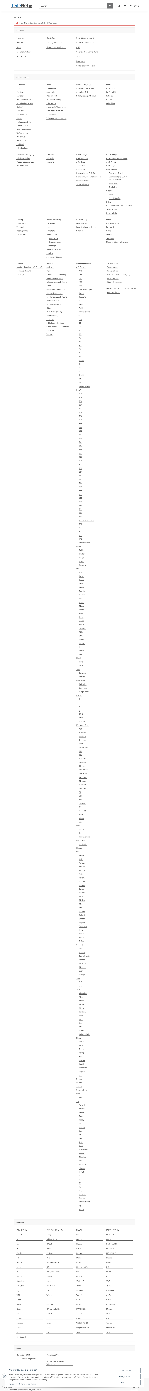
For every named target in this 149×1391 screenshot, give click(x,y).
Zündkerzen (51, 114)
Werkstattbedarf (113, 292)
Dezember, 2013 (52, 1354)
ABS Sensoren (82, 158)
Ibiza (81, 1015)
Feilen (48, 285)
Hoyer (48, 1248)
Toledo (81, 1030)
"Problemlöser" (113, 263)
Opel (78, 851)
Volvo (78, 1093)
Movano (82, 907)
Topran (109, 1323)
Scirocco (82, 1164)
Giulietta (82, 296)
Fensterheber (51, 234)
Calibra (82, 877)
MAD (48, 1257)
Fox (80, 1134)
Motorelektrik (51, 95)
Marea (81, 606)
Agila (81, 859)
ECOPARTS (110, 1327)
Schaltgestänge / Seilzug (86, 95)
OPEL (78, 1271)
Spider (81, 308)
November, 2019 (23, 1354)
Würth (49, 1295)
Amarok (82, 1104)
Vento (81, 1209)
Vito (80, 821)
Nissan (79, 848)
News (19, 47)
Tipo (80, 646)
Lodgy (81, 557)
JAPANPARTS (22, 1229)
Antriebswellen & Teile (85, 88)
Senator (82, 918)
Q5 (80, 367)
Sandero (82, 565)
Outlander (83, 844)
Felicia (81, 1049)
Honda (78, 658)
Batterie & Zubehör (114, 223)
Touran (82, 1198)
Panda (81, 609)
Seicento (82, 628)
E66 (80, 457)
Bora (81, 1116)
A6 (80, 349)
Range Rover (84, 691)
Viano (81, 818)
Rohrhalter (113, 183)
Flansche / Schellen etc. (118, 173)
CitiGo (81, 1041)
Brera (81, 293)
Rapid (81, 1064)
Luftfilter (109, 95)
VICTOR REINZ (82, 1323)
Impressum (12, 1384)
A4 (80, 341)
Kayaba (79, 1248)
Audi (78, 315)
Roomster (83, 1067)
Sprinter (82, 803)
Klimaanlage (51, 245)
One (80, 833)
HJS (18, 1248)
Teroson (79, 1285)
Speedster (83, 926)
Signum (82, 922)
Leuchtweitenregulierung (86, 227)
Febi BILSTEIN (52, 1239)
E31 (80, 404)
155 (80, 282)
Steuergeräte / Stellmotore (117, 242)
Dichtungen (110, 88)
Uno (80, 654)
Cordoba (82, 1011)
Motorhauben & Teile (25, 103)
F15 (80, 538)
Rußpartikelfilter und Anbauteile (119, 205)
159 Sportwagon (85, 289)
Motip (19, 1267)
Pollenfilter (110, 103)
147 (80, 278)
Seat (78, 989)
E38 (80, 419)
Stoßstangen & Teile (24, 121)
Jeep (78, 669)
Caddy (81, 1119)
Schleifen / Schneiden (55, 323)
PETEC (108, 1271)
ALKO (19, 1332)
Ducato (82, 591)
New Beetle (83, 1149)
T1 (80, 807)
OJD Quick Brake (53, 1271)
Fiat (77, 568)
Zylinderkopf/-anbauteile (56, 118)
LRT (18, 1257)
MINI (78, 825)
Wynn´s (79, 1295)
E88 (80, 498)
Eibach (19, 1234)
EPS (78, 1234)
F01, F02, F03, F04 (86, 520)
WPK (18, 1295)
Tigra (81, 929)
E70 (80, 460)
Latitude (82, 963)
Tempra (82, 643)
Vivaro (81, 937)
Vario (81, 814)
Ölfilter (109, 99)
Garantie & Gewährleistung (87, 51)
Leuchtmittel (81, 223)
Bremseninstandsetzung (56, 274)
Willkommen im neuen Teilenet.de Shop (55, 1363)
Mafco (78, 1318)
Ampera (82, 862)
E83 (80, 479)
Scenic (81, 970)
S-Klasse (82, 788)
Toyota (79, 1086)
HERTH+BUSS (111, 1243)
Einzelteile (50, 230)
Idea (80, 598)
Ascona (82, 870)
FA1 (18, 1239)
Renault (79, 944)
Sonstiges (110, 238)
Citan (81, 743)
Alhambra (83, 993)
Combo (82, 885)
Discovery (83, 687)
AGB (78, 47)
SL (80, 792)
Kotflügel (20, 144)
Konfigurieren (124, 1377)
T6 (80, 1186)
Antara (82, 866)
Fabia (81, 1045)
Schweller (20, 110)
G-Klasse (82, 762)
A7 (80, 352)
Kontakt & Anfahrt (24, 51)
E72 (80, 468)
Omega (82, 911)
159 (80, 285)
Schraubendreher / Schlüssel (57, 326)
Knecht (19, 1253)
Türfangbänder (22, 133)
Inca (80, 1019)
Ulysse (81, 650)
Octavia (82, 1060)
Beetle (81, 1112)
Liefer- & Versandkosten (56, 47)
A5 (80, 345)
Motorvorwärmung (53, 99)
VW (77, 1101)
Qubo (81, 617)
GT (80, 300)
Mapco (19, 1262)
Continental (21, 1336)
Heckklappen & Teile (24, 99)
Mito (81, 304)
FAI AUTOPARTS (112, 1229)
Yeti (80, 1075)
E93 (80, 516)
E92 (80, 512)
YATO (108, 1313)
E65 (80, 453)
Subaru (79, 1078)
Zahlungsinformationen (55, 42)
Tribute (82, 721)
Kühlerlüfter (21, 223)
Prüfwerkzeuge (52, 315)
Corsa (81, 888)
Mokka (81, 903)
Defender (82, 684)
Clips (18, 88)
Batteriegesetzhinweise (85, 65)
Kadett (81, 896)
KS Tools (49, 1253)
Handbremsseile (82, 180)
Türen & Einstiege (24, 129)
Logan (81, 561)
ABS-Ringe (80, 161)
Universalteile (22, 136)
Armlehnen (50, 223)
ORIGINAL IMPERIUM (54, 1229)
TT (80, 382)
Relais (108, 230)
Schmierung (51, 103)
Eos (80, 1131)
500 (80, 572)
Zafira (81, 941)
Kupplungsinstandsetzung (56, 296)
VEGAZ (19, 1318)
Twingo (82, 974)
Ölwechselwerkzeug (54, 311)
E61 (80, 442)
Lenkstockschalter (53, 249)
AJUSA (108, 1295)
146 (80, 274)
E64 (80, 449)
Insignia (82, 892)
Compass (82, 673)
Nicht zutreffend (82, 1267)
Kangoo (82, 959)
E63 (80, 445)
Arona (81, 1000)
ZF (47, 1318)
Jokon (48, 1323)
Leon (81, 1023)
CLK (80, 751)
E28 (80, 397)
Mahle (78, 1257)
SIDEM (79, 1229)
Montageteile (111, 169)
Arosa (81, 1004)
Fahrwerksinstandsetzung (56, 282)
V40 (80, 1097)
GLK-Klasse (83, 773)
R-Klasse (82, 784)
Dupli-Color (110, 1304)
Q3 (80, 363)
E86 (80, 490)
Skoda (78, 1037)
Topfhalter (113, 187)
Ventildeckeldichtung (54, 110)
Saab (78, 978)
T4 (80, 1179)
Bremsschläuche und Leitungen (88, 176)
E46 (80, 427)
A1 (80, 330)
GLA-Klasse (83, 769)
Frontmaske (21, 92)
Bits (48, 270)
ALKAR (79, 1313)
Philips (19, 1276)
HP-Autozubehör (53, 1309)
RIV (107, 1276)
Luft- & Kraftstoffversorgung (118, 274)
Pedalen (49, 253)
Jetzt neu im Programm (26, 1358)
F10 (80, 531)
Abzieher (49, 267)
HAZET (49, 1243)
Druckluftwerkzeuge (54, 278)
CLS (80, 754)
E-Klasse (82, 758)
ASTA (48, 1299)
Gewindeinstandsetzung (56, 289)
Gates (19, 1309)
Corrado (82, 1127)
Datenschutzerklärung (27, 1384)
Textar (108, 1285)
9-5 (80, 985)
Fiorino (82, 594)
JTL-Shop (134, 1389)
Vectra (81, 933)
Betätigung (53, 238)
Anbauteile (50, 92)
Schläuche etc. (22, 234)
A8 (80, 356)
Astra (81, 874)
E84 (80, 483)
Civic (81, 661)
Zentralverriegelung (54, 256)
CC (80, 1123)
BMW (78, 390)
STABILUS (80, 1281)
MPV (81, 717)
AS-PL (48, 1332)
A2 (80, 334)
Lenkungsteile (112, 278)
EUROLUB (110, 1234)
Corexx (49, 1313)
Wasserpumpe (22, 230)
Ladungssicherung (24, 270)
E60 (80, 438)
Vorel (78, 1332)
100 (80, 319)
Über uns (20, 42)
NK (107, 1267)
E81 (80, 471)
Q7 (80, 371)
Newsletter (50, 37)
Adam (81, 855)
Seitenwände (22, 114)
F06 (80, 524)
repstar (79, 1276)
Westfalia (110, 1290)
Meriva (82, 900)
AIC (18, 1313)
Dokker (82, 550)
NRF (18, 1271)
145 (80, 270)
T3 (80, 1175)
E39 (80, 423)
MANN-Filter (81, 1309)
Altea (81, 996)
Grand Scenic (84, 956)
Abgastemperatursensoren (116, 158)
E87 (80, 494)
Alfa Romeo (80, 267)
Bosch (19, 1304)
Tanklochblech (22, 125)
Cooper (82, 829)
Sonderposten (112, 267)
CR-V (81, 665)
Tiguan (82, 1190)
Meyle (78, 1262)
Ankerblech (80, 169)
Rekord (82, 915)
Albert (19, 1299)
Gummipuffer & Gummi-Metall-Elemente (118, 178)
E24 (80, 393)
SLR (80, 799)
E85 (80, 486)
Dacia (78, 546)
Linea (81, 602)
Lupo (81, 1145)
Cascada (82, 881)
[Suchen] (110, 5)
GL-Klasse (83, 766)
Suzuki (79, 1082)
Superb (82, 1071)
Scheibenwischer (23, 158)
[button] (119, 6)
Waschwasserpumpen (25, 161)
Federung (50, 161)
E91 (80, 509)
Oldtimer (109, 190)
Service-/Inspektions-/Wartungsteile (121, 288)
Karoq (81, 1052)
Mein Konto (21, 56)
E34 (80, 412)
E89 (80, 501)
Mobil (108, 1262)
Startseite (20, 37)
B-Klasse (82, 736)
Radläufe (20, 107)
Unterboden (21, 140)
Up (80, 1205)
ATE (107, 1318)
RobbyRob (20, 1281)
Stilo (81, 632)
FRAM (108, 1239)
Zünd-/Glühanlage (114, 282)
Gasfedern (21, 95)
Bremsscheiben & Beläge (86, 173)
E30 (80, 401)
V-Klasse (82, 810)
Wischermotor (22, 165)
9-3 (80, 982)
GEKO (48, 1327)
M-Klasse (82, 777)
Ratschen (50, 319)
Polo (81, 1160)
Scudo (81, 620)
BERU (78, 1299)
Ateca (81, 1008)
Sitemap (79, 56)
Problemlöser (111, 227)
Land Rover (80, 680)
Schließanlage (22, 148)
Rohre (111, 194)
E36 (80, 416)
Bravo (81, 576)
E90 (80, 505)
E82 (80, 475)
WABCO (79, 1290)
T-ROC (81, 1171)
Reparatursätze (55, 242)
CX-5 (81, 713)
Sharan (82, 1168)
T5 (80, 1183)
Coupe (81, 360)
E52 (80, 430)
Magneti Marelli (82, 1327)
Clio (80, 948)
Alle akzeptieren (124, 1371)
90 (80, 326)
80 (80, 323)
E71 (80, 464)
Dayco (78, 1304)
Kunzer (79, 1253)
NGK (48, 1267)
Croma (81, 583)
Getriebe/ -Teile (82, 92)
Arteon (82, 1108)
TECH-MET (50, 1285)
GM (18, 1243)
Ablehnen (125, 1383)
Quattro (82, 375)
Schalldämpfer (114, 198)
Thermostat (21, 227)
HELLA (79, 1243)
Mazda (78, 695)
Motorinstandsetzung (54, 304)
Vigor (19, 1290)
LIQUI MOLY (111, 1253)
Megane (82, 967)
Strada (81, 635)
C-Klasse (82, 740)
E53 (80, 434)
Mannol (109, 1257)
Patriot (82, 676)
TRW (108, 1332)
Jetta (81, 1142)
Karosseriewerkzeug (54, 293)
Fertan (79, 1239)
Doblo (81, 587)
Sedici (81, 624)
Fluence (82, 952)
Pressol (49, 1276)
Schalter (79, 230)
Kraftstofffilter (112, 92)
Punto (81, 613)
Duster (82, 553)
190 (80, 728)
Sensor (109, 234)
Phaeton (82, 1157)
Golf (80, 1138)
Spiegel (19, 118)
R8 (80, 378)
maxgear (20, 1323)
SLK (80, 795)
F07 (80, 527)
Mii (80, 1026)
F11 (80, 535)
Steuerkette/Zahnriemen (56, 107)
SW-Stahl (20, 1285)
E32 (80, 408)
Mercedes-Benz (82, 725)
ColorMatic (50, 1304)
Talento (82, 639)
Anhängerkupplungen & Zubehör (29, 267)
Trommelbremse (82, 184)
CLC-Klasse (83, 747)
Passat (81, 1153)
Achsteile (50, 158)
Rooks (48, 1281)
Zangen (49, 334)
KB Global (110, 1248)
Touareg (82, 1194)
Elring (48, 1234)
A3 (80, 337)
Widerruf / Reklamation (85, 42)
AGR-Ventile (51, 88)
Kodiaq (81, 1056)
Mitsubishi (80, 840)
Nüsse (48, 308)
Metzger (109, 1309)
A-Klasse (82, 732)
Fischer (19, 1327)
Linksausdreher (52, 300)
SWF (108, 1281)
